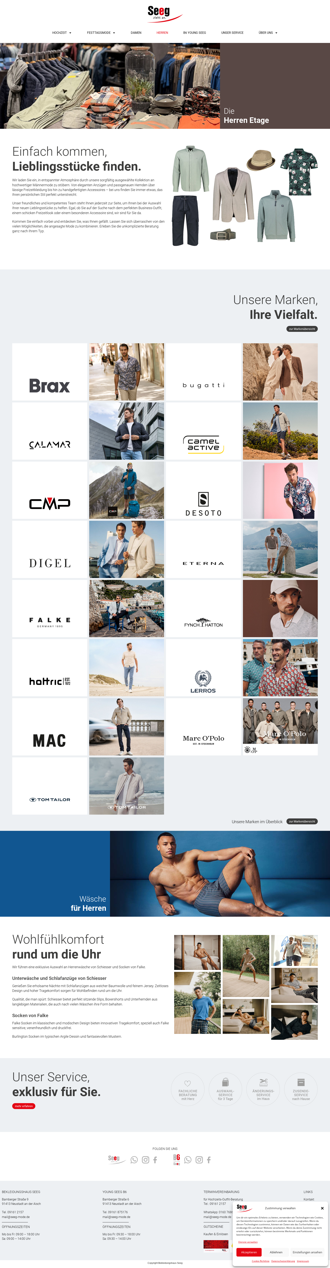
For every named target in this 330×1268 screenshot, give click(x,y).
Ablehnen (276, 1252)
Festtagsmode (99, 33)
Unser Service (232, 33)
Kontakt (309, 1199)
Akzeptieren (249, 1252)
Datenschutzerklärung (283, 1261)
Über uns (266, 33)
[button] (322, 1208)
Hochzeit (59, 33)
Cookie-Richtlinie (260, 1261)
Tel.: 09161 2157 (215, 1204)
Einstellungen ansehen (307, 1252)
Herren (162, 33)
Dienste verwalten (248, 1242)
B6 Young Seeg (194, 33)
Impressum (303, 1261)
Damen (136, 33)
